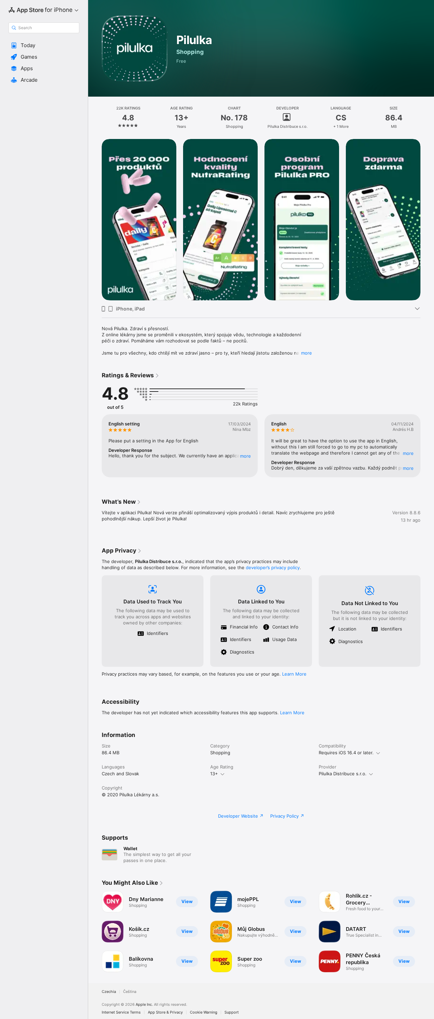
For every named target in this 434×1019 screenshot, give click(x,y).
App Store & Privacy (165, 1012)
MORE (245, 456)
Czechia (109, 992)
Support (231, 1012)
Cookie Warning (203, 1012)
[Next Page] (427, 446)
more (306, 353)
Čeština (129, 992)
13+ (214, 773)
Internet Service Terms (121, 1012)
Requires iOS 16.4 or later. (346, 752)
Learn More (294, 674)
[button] (44, 45)
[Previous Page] (95, 446)
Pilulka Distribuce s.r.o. (343, 773)
